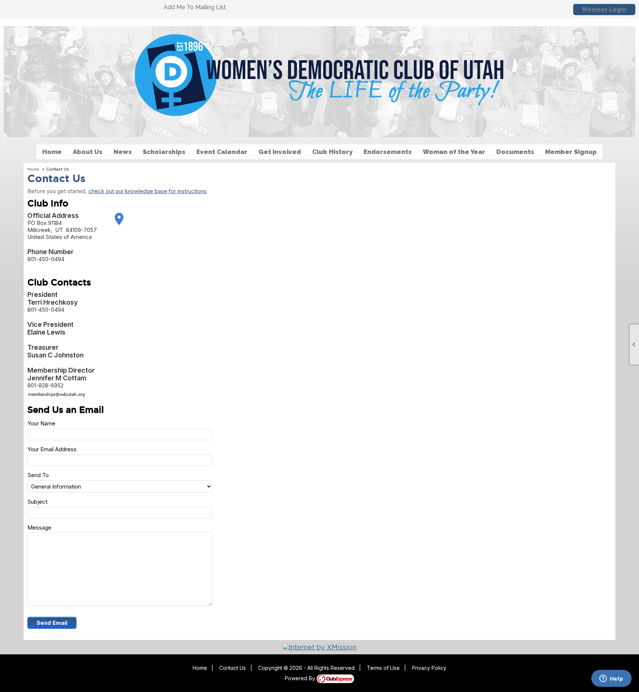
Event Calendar (221, 151)
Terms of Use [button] (383, 668)
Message (39, 527)
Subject (37, 501)
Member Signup (571, 151)
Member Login (604, 9)
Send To (38, 475)
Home (52, 151)
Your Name (41, 423)
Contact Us (232, 668)
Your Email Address (52, 449)
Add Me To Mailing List (194, 7)
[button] (52, 623)
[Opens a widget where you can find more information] (611, 679)
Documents (515, 151)
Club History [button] (332, 151)
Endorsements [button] (388, 151)
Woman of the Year (454, 151)
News (123, 151)
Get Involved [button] (279, 151)
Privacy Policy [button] (429, 668)
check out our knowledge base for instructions (147, 191)
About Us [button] (87, 151)
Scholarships (164, 151)
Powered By (301, 678)
